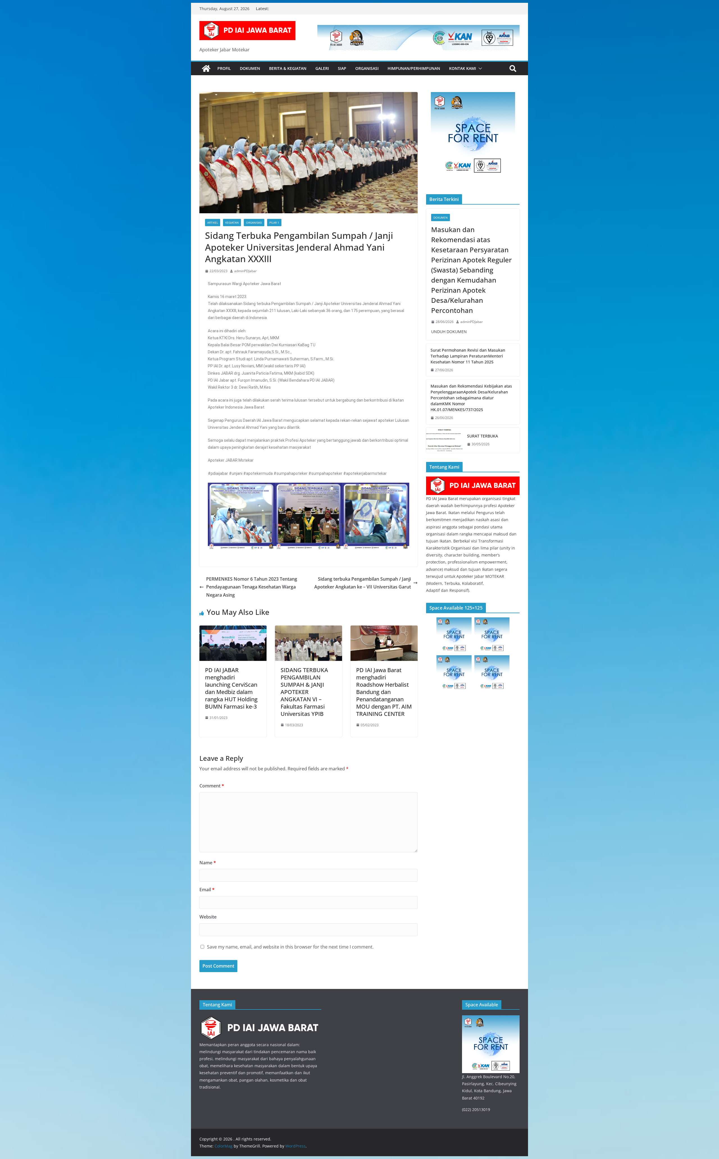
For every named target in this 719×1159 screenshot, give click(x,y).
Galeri (322, 68)
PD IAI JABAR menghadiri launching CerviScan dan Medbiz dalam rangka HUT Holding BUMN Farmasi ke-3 (231, 688)
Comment (211, 786)
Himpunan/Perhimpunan (414, 68)
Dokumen (250, 68)
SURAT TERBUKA (482, 436)
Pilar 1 (274, 223)
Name (207, 863)
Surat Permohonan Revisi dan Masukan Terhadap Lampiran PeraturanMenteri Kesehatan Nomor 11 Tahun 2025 (468, 356)
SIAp (342, 68)
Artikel (212, 223)
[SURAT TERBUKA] (444, 440)
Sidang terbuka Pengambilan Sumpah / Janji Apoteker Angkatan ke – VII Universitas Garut (362, 583)
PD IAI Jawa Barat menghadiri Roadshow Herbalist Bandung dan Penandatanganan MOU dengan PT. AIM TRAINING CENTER (384, 692)
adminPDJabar (245, 271)
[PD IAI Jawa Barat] (473, 480)
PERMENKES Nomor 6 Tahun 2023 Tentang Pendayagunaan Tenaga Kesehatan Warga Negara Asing (251, 587)
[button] (479, 68)
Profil (224, 68)
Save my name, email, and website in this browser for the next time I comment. (290, 947)
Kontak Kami (462, 68)
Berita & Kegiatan (287, 68)
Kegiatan (232, 223)
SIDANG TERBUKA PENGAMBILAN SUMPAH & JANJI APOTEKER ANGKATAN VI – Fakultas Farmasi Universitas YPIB (304, 692)
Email (207, 890)
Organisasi (367, 68)
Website (208, 917)
